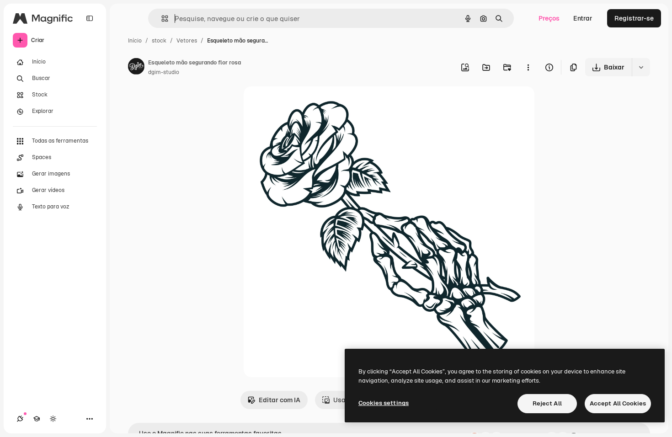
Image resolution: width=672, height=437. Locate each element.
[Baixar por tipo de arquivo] (641, 67)
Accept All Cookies (618, 403)
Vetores (186, 40)
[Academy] (36, 418)
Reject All (547, 403)
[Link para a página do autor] (136, 67)
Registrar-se (634, 18)
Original (302, 104)
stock (159, 40)
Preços (549, 18)
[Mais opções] (528, 67)
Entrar (582, 18)
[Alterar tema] (53, 418)
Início (135, 40)
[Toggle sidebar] (89, 18)
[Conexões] (20, 418)
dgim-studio (163, 72)
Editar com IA (279, 400)
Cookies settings (383, 403)
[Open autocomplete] (161, 18)
